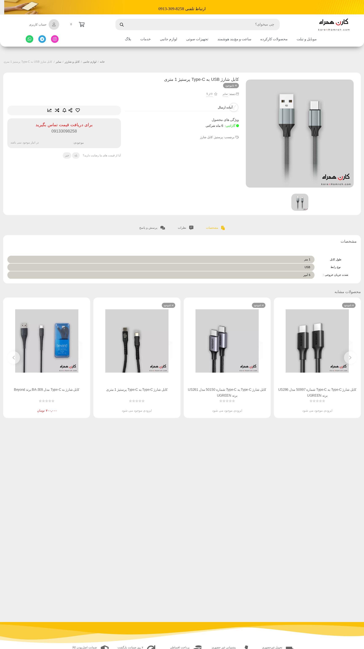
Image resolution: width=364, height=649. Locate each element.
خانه (102, 61)
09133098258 (64, 131)
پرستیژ (218, 137)
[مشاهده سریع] (321, 407)
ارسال (70, 110)
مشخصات (212, 227)
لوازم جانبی (89, 61)
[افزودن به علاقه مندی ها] (305, 407)
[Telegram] (42, 39)
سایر (58, 61)
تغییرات (49, 110)
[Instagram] (55, 39)
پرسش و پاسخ (148, 227)
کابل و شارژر (72, 61)
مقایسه (57, 110)
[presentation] (350, 357)
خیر (67, 155)
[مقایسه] (313, 407)
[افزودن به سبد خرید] (59, 407)
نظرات (182, 227)
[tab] (215, 227)
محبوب (77, 110)
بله (76, 155)
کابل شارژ (206, 137)
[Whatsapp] (29, 39)
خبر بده (64, 110)
